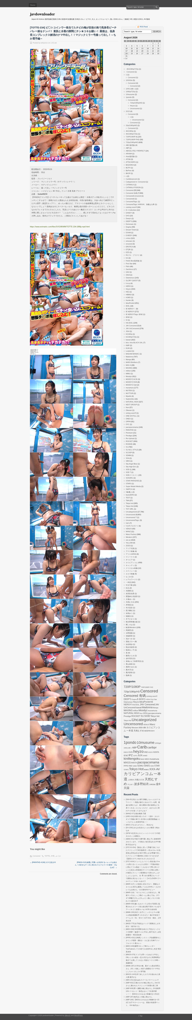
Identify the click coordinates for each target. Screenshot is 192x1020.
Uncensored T (131, 517)
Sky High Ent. (131, 467)
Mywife (128, 396)
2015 (128, 111)
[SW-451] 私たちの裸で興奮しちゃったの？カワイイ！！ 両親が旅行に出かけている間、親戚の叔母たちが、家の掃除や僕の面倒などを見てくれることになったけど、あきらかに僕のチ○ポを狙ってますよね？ (143, 805)
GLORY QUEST (132, 281)
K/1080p (129, 334)
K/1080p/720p (131, 337)
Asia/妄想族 (130, 156)
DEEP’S (129, 221)
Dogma (128, 227)
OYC (127, 424)
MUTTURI (129, 393)
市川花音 (129, 608)
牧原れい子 (130, 650)
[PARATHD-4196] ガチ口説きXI (43, 862)
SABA (135, 766)
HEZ (127, 292)
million (128, 371)
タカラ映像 (130, 574)
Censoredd (130, 199)
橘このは (129, 625)
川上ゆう (130, 784)
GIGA (128, 275)
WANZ (128, 532)
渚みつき (129, 639)
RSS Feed (144, 27)
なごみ (128, 577)
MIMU (128, 374)
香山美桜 (129, 664)
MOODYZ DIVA (131, 382)
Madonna (129, 357)
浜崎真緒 (152, 784)
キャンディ (130, 565)
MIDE (147, 759)
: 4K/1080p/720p (132, 69)
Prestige (129, 436)
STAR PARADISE (132, 481)
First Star (129, 264)
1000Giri (129, 80)
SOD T (128, 472)
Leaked (129, 351)
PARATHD (130, 430)
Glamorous (130, 278)
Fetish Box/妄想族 (132, 261)
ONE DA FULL (131, 416)
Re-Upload (130, 438)
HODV (150, 752)
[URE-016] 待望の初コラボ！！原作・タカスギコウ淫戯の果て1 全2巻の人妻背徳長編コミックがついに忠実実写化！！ (143, 819)
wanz (146, 769)
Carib (142, 747)
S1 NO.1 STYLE (132, 450)
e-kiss (128, 238)
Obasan (129, 410)
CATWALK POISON (133, 188)
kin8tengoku (132, 758)
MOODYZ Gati (131, 385)
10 (126, 48)
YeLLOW (129, 543)
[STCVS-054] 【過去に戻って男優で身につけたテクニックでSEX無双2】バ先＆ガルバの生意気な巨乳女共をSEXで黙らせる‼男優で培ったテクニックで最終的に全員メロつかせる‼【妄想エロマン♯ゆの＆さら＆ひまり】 (143, 853)
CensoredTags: (131, 202)
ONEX (128, 419)
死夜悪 (128, 630)
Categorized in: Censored (135, 182)
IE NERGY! (130, 312)
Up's (127, 523)
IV (126, 320)
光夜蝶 (128, 591)
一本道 (128, 582)
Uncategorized (131, 512)
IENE (128, 317)
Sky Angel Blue (131, 464)
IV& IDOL (129, 323)
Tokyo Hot (129, 506)
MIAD (142, 759)
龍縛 (127, 675)
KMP (127, 345)
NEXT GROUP (131, 405)
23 (158, 51)
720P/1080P (130, 137)
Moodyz (129, 376)
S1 (127, 447)
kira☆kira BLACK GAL (134, 343)
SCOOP (129, 453)
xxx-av (128, 540)
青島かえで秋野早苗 (133, 661)
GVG (130, 752)
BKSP (128, 173)
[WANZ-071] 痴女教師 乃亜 (136, 814)
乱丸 (127, 588)
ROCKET (129, 441)
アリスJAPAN (131, 554)
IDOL (128, 306)
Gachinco (129, 269)
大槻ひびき (139, 779)
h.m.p (128, 283)
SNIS (147, 765)
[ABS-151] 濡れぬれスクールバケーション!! (142, 980)
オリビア (129, 560)
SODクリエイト (132, 475)
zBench (67, 1015)
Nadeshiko (130, 399)
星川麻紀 (129, 611)
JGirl (127, 331)
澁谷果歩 (129, 644)
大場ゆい (129, 599)
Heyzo (132, 106)
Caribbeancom (131, 179)
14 (148, 48)
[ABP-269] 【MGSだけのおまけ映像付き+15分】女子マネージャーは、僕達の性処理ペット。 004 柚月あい (143, 1002)
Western (129, 537)
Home (32, 5)
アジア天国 (130, 548)
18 (132, 51)
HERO (128, 286)
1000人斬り (130, 89)
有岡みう (129, 613)
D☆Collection (131, 210)
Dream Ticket (131, 230)
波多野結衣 (141, 784)
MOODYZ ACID (131, 379)
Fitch (127, 266)
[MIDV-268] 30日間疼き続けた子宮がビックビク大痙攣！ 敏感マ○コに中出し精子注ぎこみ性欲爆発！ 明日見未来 (143, 932)
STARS (128, 484)
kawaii (128, 340)
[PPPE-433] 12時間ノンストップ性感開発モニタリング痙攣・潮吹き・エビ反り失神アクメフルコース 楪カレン (143, 940)
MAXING (129, 368)
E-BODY (129, 235)
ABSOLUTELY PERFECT (135, 151)
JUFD (135, 755)
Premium (129, 433)
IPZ (130, 755)
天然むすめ (130, 602)
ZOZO (128, 546)
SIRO (128, 461)
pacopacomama (132, 427)
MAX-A (128, 365)
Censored (36, 856)
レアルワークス (132, 580)
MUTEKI (129, 391)
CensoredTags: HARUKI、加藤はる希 (140, 204)
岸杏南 (128, 605)
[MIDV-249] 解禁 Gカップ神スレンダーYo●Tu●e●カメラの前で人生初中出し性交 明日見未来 (143, 949)
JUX (140, 755)
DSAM (128, 233)
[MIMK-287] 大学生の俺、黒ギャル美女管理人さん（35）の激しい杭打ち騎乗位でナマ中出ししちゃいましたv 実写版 (143, 968)
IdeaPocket (130, 303)
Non (127, 407)
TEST (128, 498)
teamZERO (130, 495)
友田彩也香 (130, 594)
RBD (130, 766)
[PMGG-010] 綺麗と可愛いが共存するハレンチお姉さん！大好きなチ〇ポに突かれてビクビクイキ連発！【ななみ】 (96, 864)
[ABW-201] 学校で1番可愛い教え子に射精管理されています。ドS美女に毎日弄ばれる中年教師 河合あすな (143, 842)
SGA (127, 458)
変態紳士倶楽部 (132, 596)
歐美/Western (131, 627)
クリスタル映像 (132, 568)
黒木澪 (128, 670)
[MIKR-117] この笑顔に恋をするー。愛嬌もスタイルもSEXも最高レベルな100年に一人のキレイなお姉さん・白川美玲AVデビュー (143, 887)
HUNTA (156, 752)
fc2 (127, 258)
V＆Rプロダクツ (132, 526)
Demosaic (130, 224)
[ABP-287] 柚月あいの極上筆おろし (139, 997)
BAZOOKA (130, 165)
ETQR (128, 250)
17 (126, 51)
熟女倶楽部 (130, 647)
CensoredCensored (133, 196)
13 (142, 48)
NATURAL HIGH (132, 402)
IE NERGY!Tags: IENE (134, 314)
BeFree (128, 171)
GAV (127, 272)
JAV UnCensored (132, 329)
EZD (127, 252)
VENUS (129, 529)
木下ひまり (130, 619)
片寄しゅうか (56, 856)
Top (141, 1016)
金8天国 (129, 658)
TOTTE (47, 856)
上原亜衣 (131, 780)
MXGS (127, 762)
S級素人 (129, 492)
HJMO (128, 297)
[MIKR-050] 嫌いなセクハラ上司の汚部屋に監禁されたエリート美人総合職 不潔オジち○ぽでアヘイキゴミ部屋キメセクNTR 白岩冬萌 (143, 906)
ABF (127, 148)
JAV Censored (131, 326)
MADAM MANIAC (132, 354)
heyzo (138, 751)
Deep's (128, 219)
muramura (130, 388)
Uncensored (134, 109)
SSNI (152, 766)
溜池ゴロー (130, 642)
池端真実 (129, 636)
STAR (157, 766)
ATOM (128, 159)
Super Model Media (133, 486)
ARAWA (129, 154)
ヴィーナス (130, 557)
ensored (129, 244)
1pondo (129, 97)
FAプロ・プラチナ (133, 255)
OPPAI (128, 422)
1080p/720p (130, 92)
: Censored (130, 72)
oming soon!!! (131, 413)
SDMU (140, 766)
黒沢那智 (129, 673)
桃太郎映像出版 (132, 622)
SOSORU (129, 478)
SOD (127, 470)
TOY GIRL (130, 509)
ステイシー (130, 571)
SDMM (128, 455)
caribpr (152, 747)
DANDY (129, 213)
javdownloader (42, 14)
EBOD (126, 752)
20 (142, 51)
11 (132, 48)
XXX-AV (154, 769)
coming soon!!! (131, 207)
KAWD (145, 755)
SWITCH (129, 489)
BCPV (128, 168)
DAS (127, 216)
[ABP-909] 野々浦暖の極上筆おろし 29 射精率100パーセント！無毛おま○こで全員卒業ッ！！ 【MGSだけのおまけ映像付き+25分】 (143, 991)
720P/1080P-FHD (132, 140)
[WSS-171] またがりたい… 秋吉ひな (139, 825)
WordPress (78, 1015)
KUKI (128, 348)
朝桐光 (128, 616)
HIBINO (129, 295)
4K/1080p (129, 131)
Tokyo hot (129, 503)
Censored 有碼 (131, 193)
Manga (128, 360)
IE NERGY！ (130, 309)
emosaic (129, 241)
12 (137, 48)
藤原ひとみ (130, 656)
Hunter (128, 300)
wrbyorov (44, 43)
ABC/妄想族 (130, 145)
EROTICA (129, 247)
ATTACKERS (131, 162)
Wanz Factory (131, 534)
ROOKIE (129, 444)
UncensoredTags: (132, 520)
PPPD (126, 766)
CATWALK (130, 185)
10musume (130, 94)
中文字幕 (129, 585)
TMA (127, 501)
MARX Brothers (132, 362)
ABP (134, 747)
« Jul (125, 59)
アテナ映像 (130, 551)
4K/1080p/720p (132, 134)
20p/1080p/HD (131, 125)
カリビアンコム (132, 563)
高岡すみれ (130, 667)
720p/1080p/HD (136, 103)
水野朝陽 (129, 633)
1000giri (158, 743)
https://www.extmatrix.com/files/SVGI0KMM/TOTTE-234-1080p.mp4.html (60, 227)
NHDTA (134, 763)
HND (146, 752)
